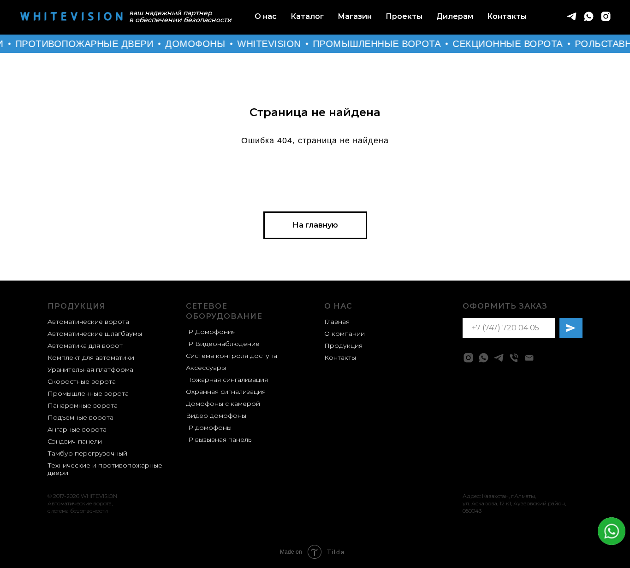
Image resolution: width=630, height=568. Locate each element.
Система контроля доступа (231, 355)
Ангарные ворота (77, 429)
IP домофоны (209, 427)
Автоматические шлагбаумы (95, 333)
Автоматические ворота (88, 321)
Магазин (355, 16)
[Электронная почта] (529, 357)
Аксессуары (206, 367)
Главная (337, 321)
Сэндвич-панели (75, 441)
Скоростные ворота (82, 381)
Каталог (307, 16)
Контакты (507, 16)
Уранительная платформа (90, 369)
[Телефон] (514, 357)
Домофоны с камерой (223, 403)
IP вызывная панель (218, 439)
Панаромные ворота (83, 405)
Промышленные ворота (88, 393)
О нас (266, 16)
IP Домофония (211, 332)
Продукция (77, 306)
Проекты (404, 16)
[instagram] (606, 16)
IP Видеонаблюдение (223, 344)
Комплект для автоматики (91, 357)
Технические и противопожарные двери (105, 469)
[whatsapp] (588, 16)
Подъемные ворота (80, 417)
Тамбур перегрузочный (87, 453)
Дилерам (454, 16)
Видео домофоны (216, 415)
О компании (344, 333)
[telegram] (571, 16)
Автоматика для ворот (85, 345)
